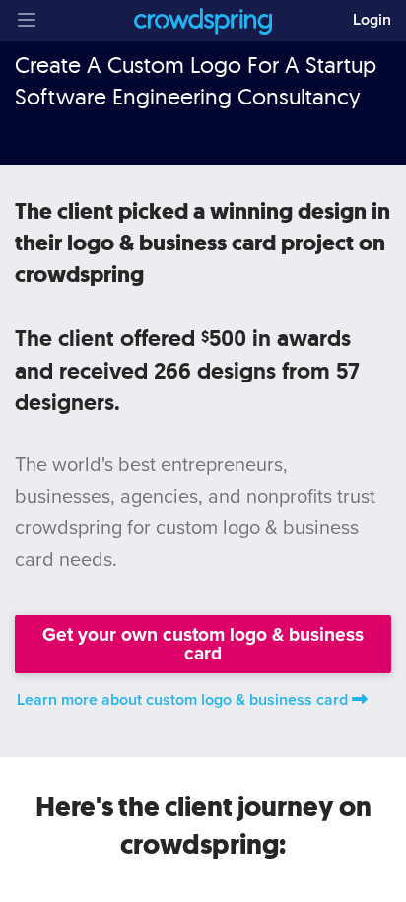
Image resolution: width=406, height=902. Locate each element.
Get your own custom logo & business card (203, 643)
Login (372, 20)
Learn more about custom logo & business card (182, 700)
